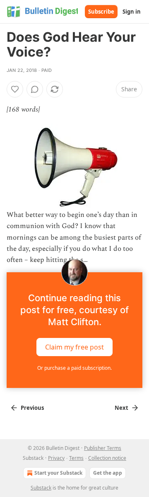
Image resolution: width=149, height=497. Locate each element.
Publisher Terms (102, 448)
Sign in (132, 11)
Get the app (107, 472)
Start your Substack (58, 472)
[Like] (15, 89)
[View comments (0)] (34, 89)
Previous (32, 407)
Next (121, 407)
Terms (76, 457)
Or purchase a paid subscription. (74, 367)
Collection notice (107, 457)
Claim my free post (74, 347)
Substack (41, 487)
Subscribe (101, 11)
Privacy (56, 457)
